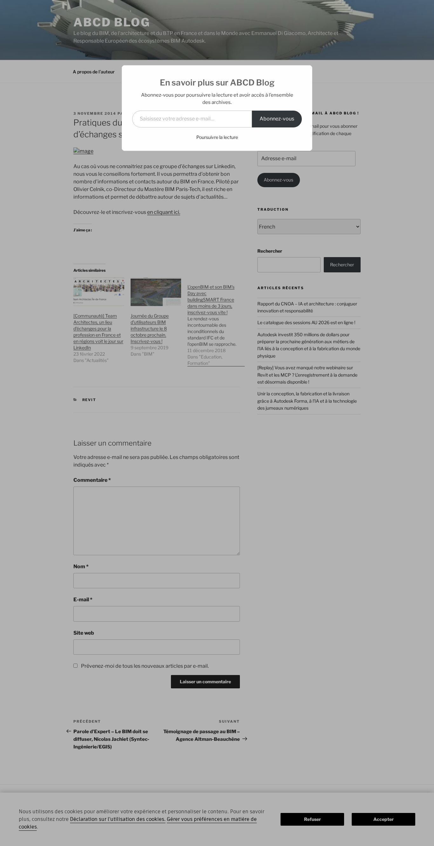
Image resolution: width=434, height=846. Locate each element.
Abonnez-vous (277, 119)
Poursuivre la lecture (217, 137)
